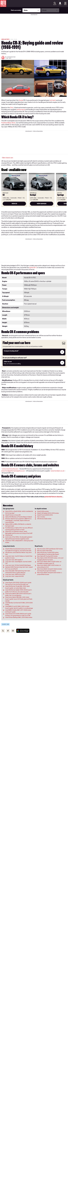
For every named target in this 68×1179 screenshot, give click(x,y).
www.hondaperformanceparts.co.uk (13, 471)
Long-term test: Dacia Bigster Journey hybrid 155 (18, 562)
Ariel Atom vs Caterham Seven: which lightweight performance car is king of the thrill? (18, 532)
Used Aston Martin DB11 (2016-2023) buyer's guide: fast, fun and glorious (18, 594)
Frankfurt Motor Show (8, 123)
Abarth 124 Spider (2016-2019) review (48, 513)
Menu (65, 4)
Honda (21, 100)
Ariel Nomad (8, 535)
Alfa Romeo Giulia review (44, 518)
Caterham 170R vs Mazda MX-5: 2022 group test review (19, 541)
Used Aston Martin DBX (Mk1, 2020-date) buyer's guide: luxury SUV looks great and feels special (18, 599)
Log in (60, 4)
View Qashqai (41, 203)
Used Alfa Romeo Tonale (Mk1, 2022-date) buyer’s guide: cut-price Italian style (17, 587)
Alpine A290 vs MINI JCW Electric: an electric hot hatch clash (18, 525)
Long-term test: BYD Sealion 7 (14, 560)
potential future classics (53, 497)
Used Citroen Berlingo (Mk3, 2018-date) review (18, 617)
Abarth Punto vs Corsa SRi (12, 515)
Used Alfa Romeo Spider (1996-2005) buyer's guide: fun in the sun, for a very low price (18, 591)
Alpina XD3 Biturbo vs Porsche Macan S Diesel (18, 517)
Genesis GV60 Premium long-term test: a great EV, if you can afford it (19, 568)
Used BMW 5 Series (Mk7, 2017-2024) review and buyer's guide (18, 611)
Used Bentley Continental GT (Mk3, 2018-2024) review (19, 603)
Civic (11, 108)
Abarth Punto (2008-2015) (45, 515)
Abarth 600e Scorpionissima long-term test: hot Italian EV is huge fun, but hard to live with (18, 549)
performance (21, 110)
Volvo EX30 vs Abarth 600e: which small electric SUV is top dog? (19, 512)
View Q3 (14, 203)
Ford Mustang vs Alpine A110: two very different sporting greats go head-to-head (19, 528)
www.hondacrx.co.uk (57, 471)
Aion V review (41, 517)
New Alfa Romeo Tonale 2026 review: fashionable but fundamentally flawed (48, 553)
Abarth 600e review (43, 511)
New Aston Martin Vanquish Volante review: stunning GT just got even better (49, 570)
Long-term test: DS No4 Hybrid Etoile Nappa (18, 565)
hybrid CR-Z (33, 267)
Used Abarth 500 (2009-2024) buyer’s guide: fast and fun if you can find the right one (18, 583)
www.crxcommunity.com (10, 469)
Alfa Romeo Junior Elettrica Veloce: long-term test (18, 553)
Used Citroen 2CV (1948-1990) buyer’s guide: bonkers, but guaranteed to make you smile (18, 614)
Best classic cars (7, 158)
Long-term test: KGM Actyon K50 (15, 574)
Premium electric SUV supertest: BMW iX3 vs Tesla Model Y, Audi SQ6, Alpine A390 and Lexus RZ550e (18, 520)
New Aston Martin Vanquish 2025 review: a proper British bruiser (49, 573)
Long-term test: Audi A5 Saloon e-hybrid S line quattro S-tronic (18, 557)
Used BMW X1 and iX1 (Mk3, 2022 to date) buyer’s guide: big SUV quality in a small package (19, 607)
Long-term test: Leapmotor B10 (14, 576)
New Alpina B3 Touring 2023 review (47, 556)
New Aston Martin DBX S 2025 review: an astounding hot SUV (49, 566)
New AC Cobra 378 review (44, 550)
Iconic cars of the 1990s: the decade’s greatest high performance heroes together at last (18, 538)
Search (54, 4)
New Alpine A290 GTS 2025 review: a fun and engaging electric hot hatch (50, 559)
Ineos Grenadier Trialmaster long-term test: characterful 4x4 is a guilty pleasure (17, 571)
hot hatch (53, 100)
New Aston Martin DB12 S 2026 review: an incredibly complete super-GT (49, 562)
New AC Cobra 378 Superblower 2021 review (50, 549)
